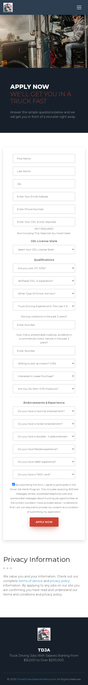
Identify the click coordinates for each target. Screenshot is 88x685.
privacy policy (60, 581)
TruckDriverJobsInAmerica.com (36, 679)
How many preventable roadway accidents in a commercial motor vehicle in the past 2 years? (44, 338)
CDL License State (44, 241)
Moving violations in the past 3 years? (44, 316)
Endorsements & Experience (44, 402)
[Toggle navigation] (79, 7)
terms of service (31, 581)
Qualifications (44, 259)
